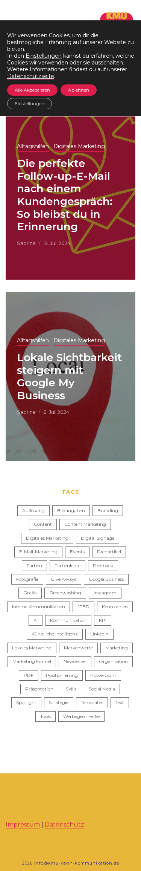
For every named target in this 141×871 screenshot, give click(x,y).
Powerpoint (103, 675)
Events (77, 551)
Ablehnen (78, 90)
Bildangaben (71, 510)
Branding (107, 510)
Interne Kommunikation (38, 606)
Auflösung (33, 510)
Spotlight (26, 702)
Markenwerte (78, 648)
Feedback (103, 565)
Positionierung (62, 675)
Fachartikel (109, 551)
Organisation (113, 661)
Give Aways (63, 579)
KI (35, 620)
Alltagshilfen (33, 146)
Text (119, 702)
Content (43, 524)
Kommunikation (68, 620)
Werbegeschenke (81, 716)
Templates (92, 702)
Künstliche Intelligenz (55, 634)
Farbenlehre (67, 565)
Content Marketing (85, 524)
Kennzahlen (115, 606)
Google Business (106, 579)
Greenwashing (65, 592)
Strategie (58, 702)
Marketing (116, 648)
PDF (28, 675)
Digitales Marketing (79, 146)
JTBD (83, 606)
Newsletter (75, 661)
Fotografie (27, 579)
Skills (71, 689)
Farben (34, 565)
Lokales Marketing (32, 648)
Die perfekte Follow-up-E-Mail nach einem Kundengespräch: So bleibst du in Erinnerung (64, 195)
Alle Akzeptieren (32, 90)
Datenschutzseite (30, 76)
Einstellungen (44, 55)
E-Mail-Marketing (38, 551)
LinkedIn (99, 634)
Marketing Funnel (31, 661)
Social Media (102, 689)
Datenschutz (64, 824)
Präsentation (39, 689)
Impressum (23, 824)
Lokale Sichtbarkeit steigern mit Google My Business (69, 376)
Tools (45, 716)
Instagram (105, 592)
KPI (102, 620)
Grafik (30, 592)
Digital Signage (97, 538)
